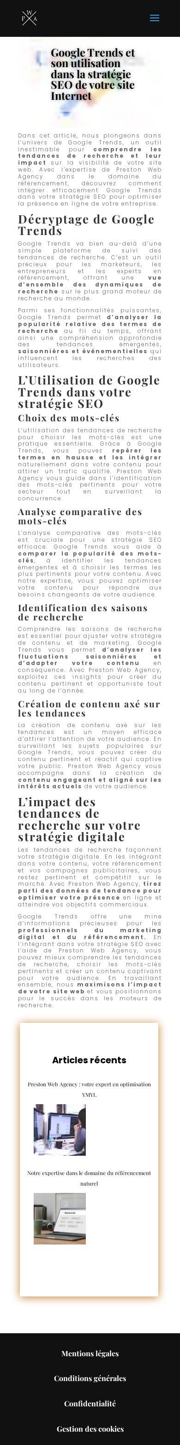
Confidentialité (90, 1403)
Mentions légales (90, 1353)
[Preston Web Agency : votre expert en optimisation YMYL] (60, 1130)
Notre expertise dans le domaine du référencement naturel (89, 1178)
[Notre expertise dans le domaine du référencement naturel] (60, 1219)
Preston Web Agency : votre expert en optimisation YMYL (89, 1089)
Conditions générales (90, 1378)
